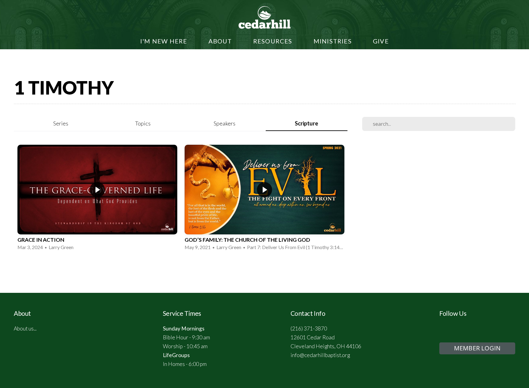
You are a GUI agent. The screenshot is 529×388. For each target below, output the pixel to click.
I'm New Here (164, 41)
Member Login (477, 348)
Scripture (306, 123)
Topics (143, 123)
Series (60, 123)
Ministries (333, 41)
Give (381, 41)
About (221, 41)
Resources (273, 41)
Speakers (224, 123)
